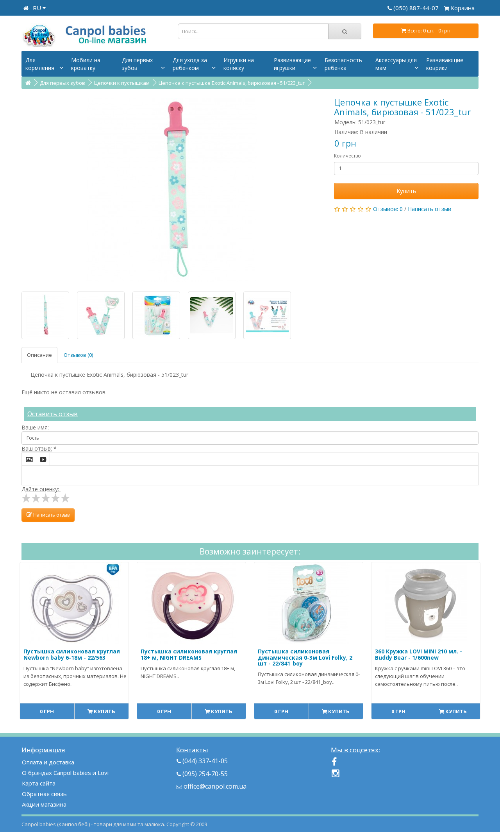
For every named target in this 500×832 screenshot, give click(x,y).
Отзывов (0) (78, 354)
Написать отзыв (429, 209)
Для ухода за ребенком (190, 64)
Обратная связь (44, 794)
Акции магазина (44, 804)
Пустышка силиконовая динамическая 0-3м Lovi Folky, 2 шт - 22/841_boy (305, 657)
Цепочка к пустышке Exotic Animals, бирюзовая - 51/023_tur (232, 82)
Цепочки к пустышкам (122, 82)
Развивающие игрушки (292, 64)
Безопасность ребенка (343, 64)
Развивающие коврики (444, 64)
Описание (39, 354)
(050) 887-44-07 (416, 8)
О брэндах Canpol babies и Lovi (65, 773)
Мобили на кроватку (85, 64)
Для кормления (39, 64)
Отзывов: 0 (388, 209)
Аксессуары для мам (396, 64)
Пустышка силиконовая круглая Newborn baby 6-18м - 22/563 (71, 654)
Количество (347, 155)
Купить (406, 191)
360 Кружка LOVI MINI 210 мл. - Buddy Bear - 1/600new (418, 654)
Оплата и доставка (48, 762)
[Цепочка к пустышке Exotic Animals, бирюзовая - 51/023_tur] (171, 190)
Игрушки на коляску (238, 64)
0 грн (47, 711)
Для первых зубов (137, 64)
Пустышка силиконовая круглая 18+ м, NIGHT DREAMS (189, 654)
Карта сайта (38, 783)
